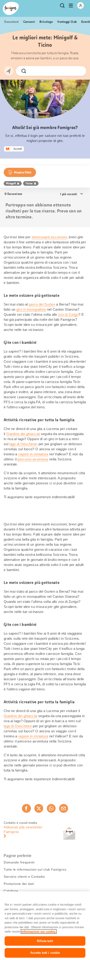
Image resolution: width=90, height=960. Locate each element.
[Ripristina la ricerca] (78, 71)
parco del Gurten (42, 304)
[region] (45, 925)
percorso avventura (33, 459)
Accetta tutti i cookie (45, 952)
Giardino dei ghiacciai (23, 434)
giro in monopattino (31, 309)
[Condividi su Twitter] (38, 808)
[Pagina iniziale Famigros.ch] (11, 8)
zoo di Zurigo (68, 314)
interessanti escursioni (49, 237)
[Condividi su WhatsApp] (51, 808)
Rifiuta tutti (45, 941)
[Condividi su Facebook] (26, 808)
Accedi (17, 148)
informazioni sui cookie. (38, 931)
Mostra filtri (22, 172)
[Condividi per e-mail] (63, 808)
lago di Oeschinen (23, 444)
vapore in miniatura (33, 454)
